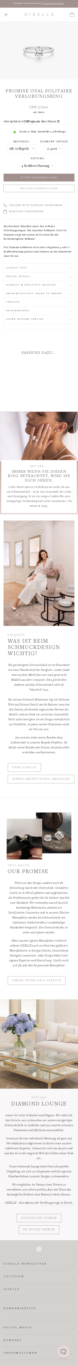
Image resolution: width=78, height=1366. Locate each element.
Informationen (20, 1353)
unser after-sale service (36, 980)
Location (14, 1276)
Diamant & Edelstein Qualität (31, 285)
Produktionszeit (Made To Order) (34, 293)
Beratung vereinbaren (26, 211)
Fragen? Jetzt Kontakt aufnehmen (35, 205)
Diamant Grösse (54, 141)
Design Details (18, 276)
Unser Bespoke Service (25, 319)
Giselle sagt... (18, 267)
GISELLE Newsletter (25, 1264)
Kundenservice (20, 1308)
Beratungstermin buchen (39, 188)
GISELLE (12, 1289)
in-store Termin (39, 1229)
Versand (13, 302)
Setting (37, 158)
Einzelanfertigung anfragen (41, 779)
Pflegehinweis (18, 310)
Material (22, 141)
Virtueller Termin (39, 1218)
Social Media (18, 1327)
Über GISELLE (24, 767)
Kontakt (13, 1340)
